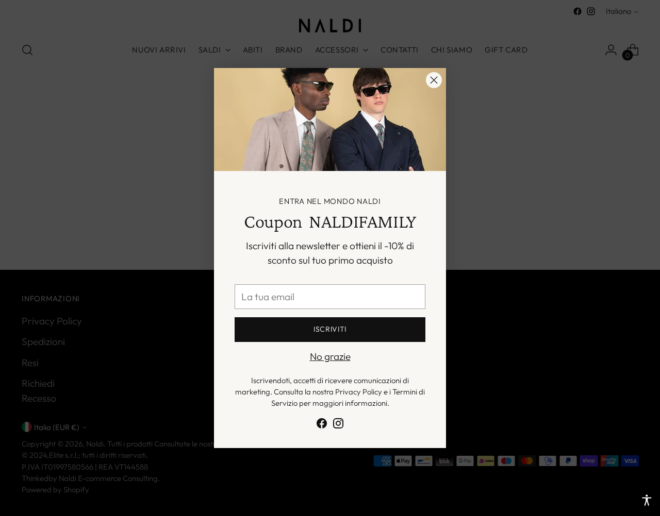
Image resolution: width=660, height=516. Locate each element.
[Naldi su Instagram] (338, 425)
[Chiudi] (434, 80)
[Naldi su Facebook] (322, 425)
